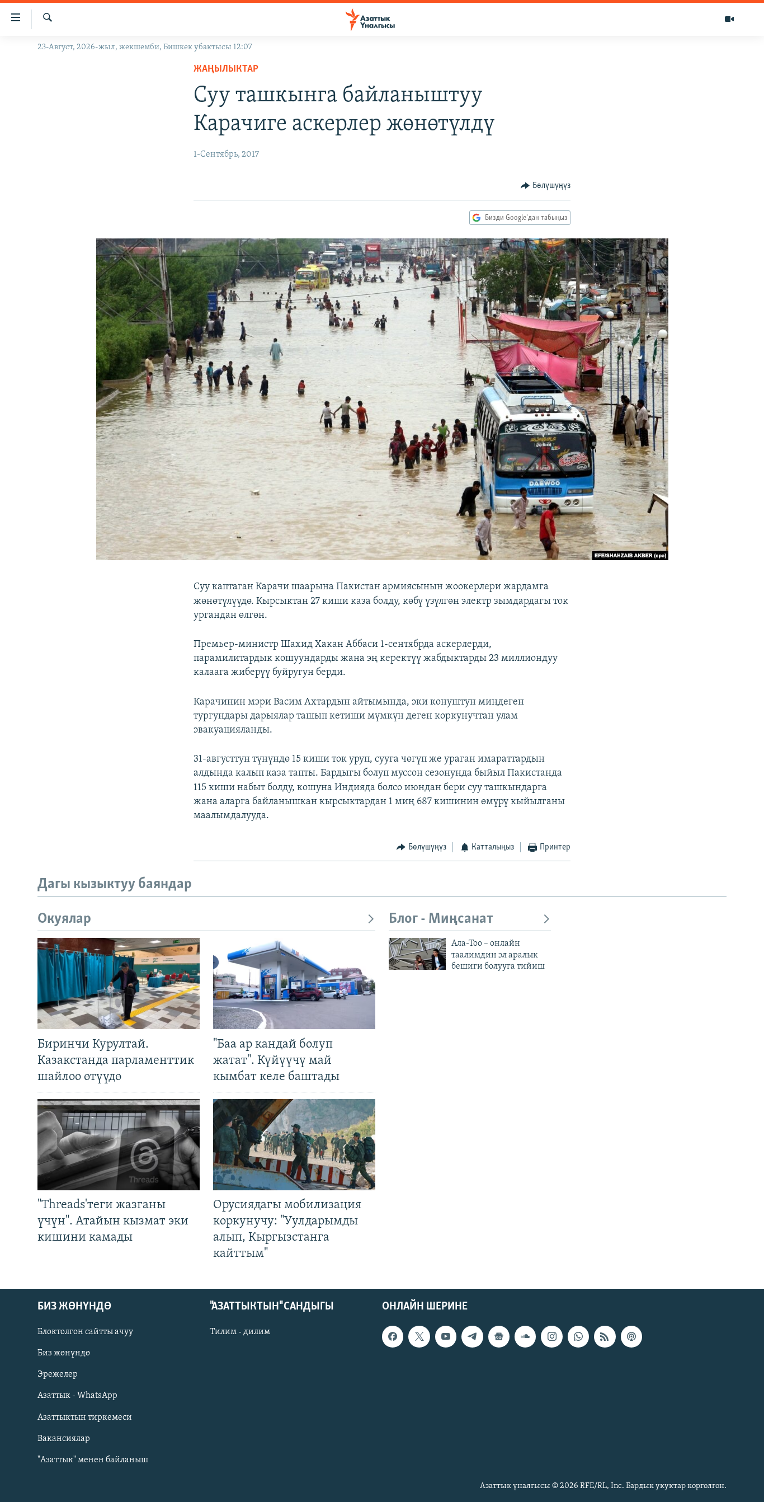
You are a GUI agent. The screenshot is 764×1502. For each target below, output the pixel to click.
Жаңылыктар (226, 69)
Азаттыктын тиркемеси (84, 1416)
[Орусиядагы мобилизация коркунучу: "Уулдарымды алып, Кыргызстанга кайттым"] (294, 1144)
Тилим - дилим (240, 1331)
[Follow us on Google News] (499, 1336)
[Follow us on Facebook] (392, 1336)
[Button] (545, 186)
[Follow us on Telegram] (472, 1336)
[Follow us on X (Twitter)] (419, 1336)
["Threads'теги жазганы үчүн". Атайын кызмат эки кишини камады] (118, 1144)
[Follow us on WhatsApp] (578, 1336)
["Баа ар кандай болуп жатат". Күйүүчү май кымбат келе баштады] (294, 983)
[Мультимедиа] (729, 19)
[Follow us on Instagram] (551, 1336)
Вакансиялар (63, 1438)
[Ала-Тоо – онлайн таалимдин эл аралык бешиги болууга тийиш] (417, 954)
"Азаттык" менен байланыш (92, 1459)
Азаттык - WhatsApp (77, 1395)
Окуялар (64, 919)
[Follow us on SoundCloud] (525, 1336)
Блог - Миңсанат (441, 919)
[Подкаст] (631, 1336)
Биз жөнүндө (63, 1353)
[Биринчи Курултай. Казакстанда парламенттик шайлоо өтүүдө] (118, 983)
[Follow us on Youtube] (445, 1336)
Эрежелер (57, 1374)
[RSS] (604, 1336)
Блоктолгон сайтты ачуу (85, 1331)
